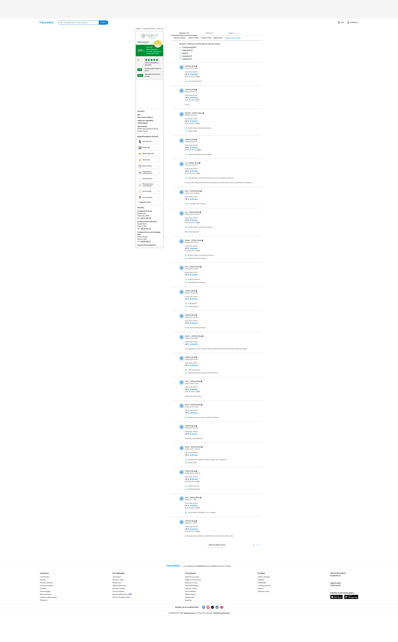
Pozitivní (204, 38)
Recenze (184, 33)
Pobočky (208, 33)
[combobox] (78, 22)
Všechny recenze (230, 38)
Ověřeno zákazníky (264, 577)
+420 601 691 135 (145, 229)
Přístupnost (44, 600)
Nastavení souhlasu (118, 588)
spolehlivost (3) (187, 59)
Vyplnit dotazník (335, 585)
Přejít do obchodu (143, 42)
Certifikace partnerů (264, 586)
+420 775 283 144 (145, 218)
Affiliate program (190, 594)
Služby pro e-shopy (191, 583)
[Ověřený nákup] (196, 66)
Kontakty (43, 580)
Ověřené (191, 38)
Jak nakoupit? (116, 577)
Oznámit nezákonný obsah (48, 597)
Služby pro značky (191, 588)
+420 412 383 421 (142, 123)
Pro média (43, 588)
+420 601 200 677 (145, 241)
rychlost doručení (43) (189, 47)
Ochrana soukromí (118, 591)
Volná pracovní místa (46, 586)
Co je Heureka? (44, 577)
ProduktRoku (262, 583)
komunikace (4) (187, 56)
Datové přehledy (190, 591)
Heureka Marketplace (192, 586)
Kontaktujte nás (335, 575)
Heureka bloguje (45, 591)
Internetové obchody (149, 29)
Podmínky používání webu (221, 613)
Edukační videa (190, 597)
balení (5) (185, 53)
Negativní (217, 38)
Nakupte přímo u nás (119, 586)
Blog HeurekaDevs (46, 594)
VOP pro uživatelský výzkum (121, 597)
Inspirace (261, 588)
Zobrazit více (144, 202)
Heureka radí (116, 583)
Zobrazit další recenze (217, 545)
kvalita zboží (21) (187, 50)
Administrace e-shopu (192, 577)
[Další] (261, 545)
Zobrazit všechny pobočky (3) (146, 245)
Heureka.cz (139, 29)
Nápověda (188, 600)
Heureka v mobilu (118, 580)
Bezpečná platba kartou (120, 594)
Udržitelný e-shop (263, 591)
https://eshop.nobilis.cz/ (145, 117)
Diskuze (231, 33)
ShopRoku (261, 580)
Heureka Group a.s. (190, 613)
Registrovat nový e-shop (193, 580)
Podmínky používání (46, 583)
